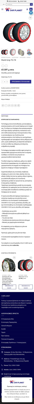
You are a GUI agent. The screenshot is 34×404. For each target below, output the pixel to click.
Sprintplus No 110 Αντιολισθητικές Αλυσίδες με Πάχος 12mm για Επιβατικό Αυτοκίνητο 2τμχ (7, 280)
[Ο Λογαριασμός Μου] (27, 9)
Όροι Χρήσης (5, 335)
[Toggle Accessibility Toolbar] (31, 13)
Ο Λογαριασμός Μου (7, 319)
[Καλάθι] (31, 9)
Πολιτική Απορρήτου (7, 339)
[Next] (29, 31)
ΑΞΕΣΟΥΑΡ (15, 57)
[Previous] (4, 31)
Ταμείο (3, 332)
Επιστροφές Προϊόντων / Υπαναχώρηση (13, 342)
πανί (20, 93)
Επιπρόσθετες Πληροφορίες (10, 119)
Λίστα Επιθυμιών (6, 325)
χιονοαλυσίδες (5, 95)
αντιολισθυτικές (15, 93)
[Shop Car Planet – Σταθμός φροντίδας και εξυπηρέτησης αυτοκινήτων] (14, 9)
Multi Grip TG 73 (23, 276)
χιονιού (23, 93)
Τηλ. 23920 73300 (14, 365)
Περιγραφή (4, 116)
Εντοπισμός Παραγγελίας (9, 322)
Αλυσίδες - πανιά (25, 57)
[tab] (17, 116)
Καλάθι (3, 329)
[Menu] (2, 9)
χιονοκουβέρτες (13, 95)
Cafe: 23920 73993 (15, 369)
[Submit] (31, 4)
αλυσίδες (8, 93)
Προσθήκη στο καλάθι (20, 81)
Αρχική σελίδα (5, 57)
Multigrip (7, 99)
